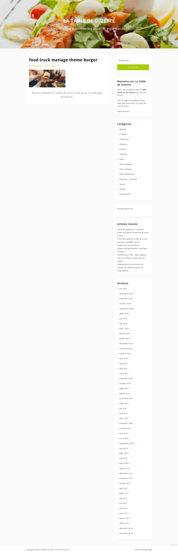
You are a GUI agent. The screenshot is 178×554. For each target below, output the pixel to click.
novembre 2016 (126, 533)
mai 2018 (123, 458)
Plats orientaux (125, 169)
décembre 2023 (126, 343)
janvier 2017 (124, 523)
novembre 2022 (126, 378)
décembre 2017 (126, 473)
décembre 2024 (126, 293)
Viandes (122, 189)
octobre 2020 (125, 428)
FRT (150, 550)
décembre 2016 (126, 528)
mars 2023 (123, 373)
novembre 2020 (126, 423)
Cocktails (123, 134)
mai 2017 (123, 503)
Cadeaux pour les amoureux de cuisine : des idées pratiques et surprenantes (130, 267)
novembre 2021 (126, 398)
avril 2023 (123, 368)
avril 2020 (123, 433)
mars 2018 (123, 463)
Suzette (36, 65)
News (121, 159)
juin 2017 (123, 498)
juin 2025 (123, 288)
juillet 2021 (124, 403)
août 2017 (123, 488)
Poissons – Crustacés (128, 179)
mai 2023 (123, 363)
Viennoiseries (125, 194)
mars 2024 (123, 328)
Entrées (122, 149)
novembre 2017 (126, 478)
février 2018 (124, 468)
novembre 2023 (126, 348)
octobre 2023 (125, 353)
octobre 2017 (125, 483)
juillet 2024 (124, 313)
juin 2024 (123, 318)
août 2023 (123, 358)
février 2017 (124, 518)
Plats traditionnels (127, 174)
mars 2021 (123, 418)
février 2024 (124, 333)
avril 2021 (123, 413)
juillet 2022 (124, 388)
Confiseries (124, 139)
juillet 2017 (124, 493)
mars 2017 (123, 513)
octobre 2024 (125, 303)
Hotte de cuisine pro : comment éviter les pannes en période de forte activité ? (133, 232)
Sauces (122, 184)
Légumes (123, 154)
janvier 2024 (124, 338)
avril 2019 (123, 448)
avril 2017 (123, 508)
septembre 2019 (126, 443)
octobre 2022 (125, 383)
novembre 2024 (126, 298)
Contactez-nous (37, 44)
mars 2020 (123, 438)
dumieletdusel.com (125, 208)
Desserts (123, 144)
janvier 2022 (124, 393)
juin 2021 (123, 408)
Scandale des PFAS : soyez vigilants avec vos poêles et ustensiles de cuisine (132, 258)
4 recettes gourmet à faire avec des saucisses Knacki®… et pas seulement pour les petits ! (132, 242)
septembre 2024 (126, 308)
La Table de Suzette (89, 20)
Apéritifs (122, 129)
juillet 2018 (124, 453)
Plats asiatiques (126, 164)
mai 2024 (123, 323)
